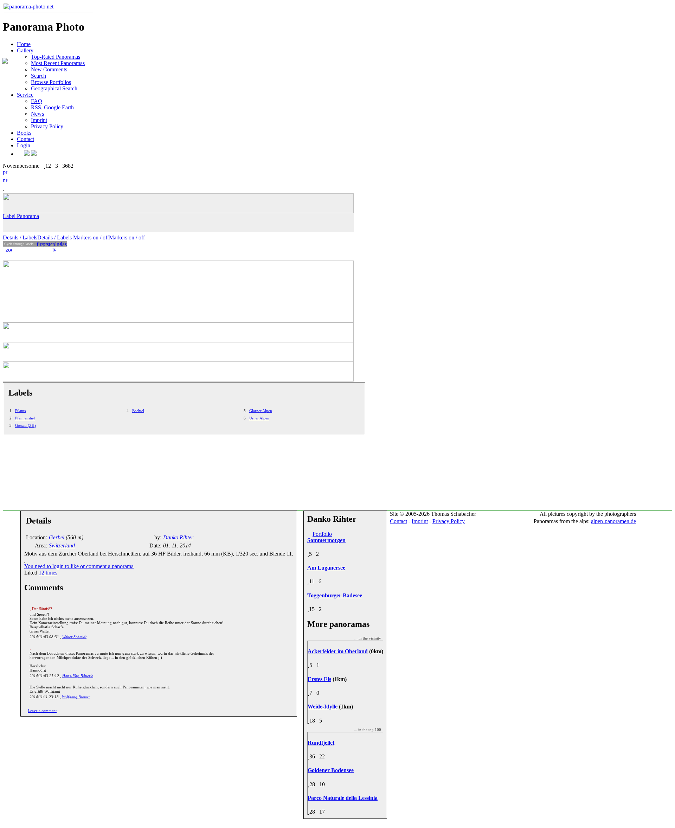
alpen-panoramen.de (613, 521)
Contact (25, 139)
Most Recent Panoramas (58, 63)
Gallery (25, 50)
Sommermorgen (326, 540)
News (37, 114)
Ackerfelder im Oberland (338, 651)
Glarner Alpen (260, 411)
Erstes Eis (319, 679)
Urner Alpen (259, 418)
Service (25, 95)
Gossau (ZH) (25, 425)
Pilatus (20, 411)
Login (23, 145)
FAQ (36, 101)
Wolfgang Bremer (76, 697)
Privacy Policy (47, 126)
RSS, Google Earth (52, 107)
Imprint (39, 120)
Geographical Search (54, 88)
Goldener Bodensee (331, 770)
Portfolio (322, 534)
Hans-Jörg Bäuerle (77, 676)
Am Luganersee (326, 568)
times (48, 573)
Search (38, 76)
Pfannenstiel (25, 418)
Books (24, 133)
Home (24, 44)
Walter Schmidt (74, 637)
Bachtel (138, 411)
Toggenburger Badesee (334, 595)
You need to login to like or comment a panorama (79, 566)
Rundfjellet (321, 743)
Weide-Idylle (323, 707)
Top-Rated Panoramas (55, 57)
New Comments (49, 69)
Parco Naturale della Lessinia (343, 798)
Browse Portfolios (51, 82)
